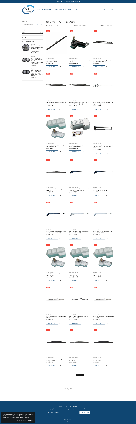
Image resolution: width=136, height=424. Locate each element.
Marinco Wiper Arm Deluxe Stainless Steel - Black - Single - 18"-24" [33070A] (79, 189)
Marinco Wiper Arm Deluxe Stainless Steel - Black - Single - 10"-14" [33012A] (56, 232)
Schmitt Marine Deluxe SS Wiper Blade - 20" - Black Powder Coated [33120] (56, 103)
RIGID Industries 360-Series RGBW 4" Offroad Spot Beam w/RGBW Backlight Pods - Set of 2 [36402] (37, 73)
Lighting (33, 44)
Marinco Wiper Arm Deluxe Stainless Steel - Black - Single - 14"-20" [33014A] (103, 189)
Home (23, 18)
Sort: (47, 25)
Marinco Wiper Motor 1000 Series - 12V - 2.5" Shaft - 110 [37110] (56, 274)
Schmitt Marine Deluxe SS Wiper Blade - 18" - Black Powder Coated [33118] (79, 103)
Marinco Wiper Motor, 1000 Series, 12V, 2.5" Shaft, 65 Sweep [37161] (56, 145)
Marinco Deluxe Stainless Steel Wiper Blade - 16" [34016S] (56, 189)
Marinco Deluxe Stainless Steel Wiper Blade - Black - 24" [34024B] (56, 359)
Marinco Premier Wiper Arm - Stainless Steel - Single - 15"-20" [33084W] (103, 103)
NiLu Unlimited (28, 9)
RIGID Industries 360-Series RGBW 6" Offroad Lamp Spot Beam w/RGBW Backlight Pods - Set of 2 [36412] (37, 61)
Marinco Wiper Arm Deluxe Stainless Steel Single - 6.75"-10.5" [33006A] (102, 232)
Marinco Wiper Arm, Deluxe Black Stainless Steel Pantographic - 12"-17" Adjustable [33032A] (103, 146)
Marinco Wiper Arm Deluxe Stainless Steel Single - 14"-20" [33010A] (79, 232)
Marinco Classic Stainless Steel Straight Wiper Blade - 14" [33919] (55, 60)
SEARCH (39, 24)
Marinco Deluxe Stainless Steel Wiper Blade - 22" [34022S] (79, 359)
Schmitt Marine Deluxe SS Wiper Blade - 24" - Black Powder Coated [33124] (103, 60)
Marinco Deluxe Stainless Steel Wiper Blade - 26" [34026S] (56, 317)
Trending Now (68, 389)
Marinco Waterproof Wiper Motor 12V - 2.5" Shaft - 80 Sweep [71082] (79, 145)
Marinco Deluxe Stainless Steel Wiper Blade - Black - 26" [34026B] (79, 317)
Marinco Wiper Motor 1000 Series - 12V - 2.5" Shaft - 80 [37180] (79, 274)
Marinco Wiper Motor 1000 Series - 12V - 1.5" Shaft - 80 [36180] (103, 274)
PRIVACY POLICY (21, 420)
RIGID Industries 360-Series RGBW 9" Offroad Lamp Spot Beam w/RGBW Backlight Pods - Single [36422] (37, 48)
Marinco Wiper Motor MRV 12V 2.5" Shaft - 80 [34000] (79, 60)
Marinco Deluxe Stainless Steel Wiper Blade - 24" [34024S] (103, 317)
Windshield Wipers (50, 58)
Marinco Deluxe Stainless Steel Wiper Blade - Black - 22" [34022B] (103, 359)
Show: (101, 25)
